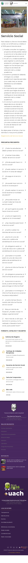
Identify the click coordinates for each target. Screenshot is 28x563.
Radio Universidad (6, 537)
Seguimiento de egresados (8, 434)
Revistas (3, 449)
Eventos (3, 519)
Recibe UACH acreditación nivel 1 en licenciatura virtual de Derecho (16, 460)
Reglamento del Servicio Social (12, 136)
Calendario (4, 443)
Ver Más (8, 394)
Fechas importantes (6, 428)
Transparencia (5, 512)
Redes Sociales (5, 530)
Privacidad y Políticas (14, 552)
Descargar (9, 346)
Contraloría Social (5, 533)
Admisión (3, 440)
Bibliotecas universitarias (8, 527)
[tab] (14, 149)
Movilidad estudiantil (6, 522)
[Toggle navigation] (26, 3)
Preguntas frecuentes (7, 446)
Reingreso (4, 431)
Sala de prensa (5, 515)
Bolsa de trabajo (5, 437)
